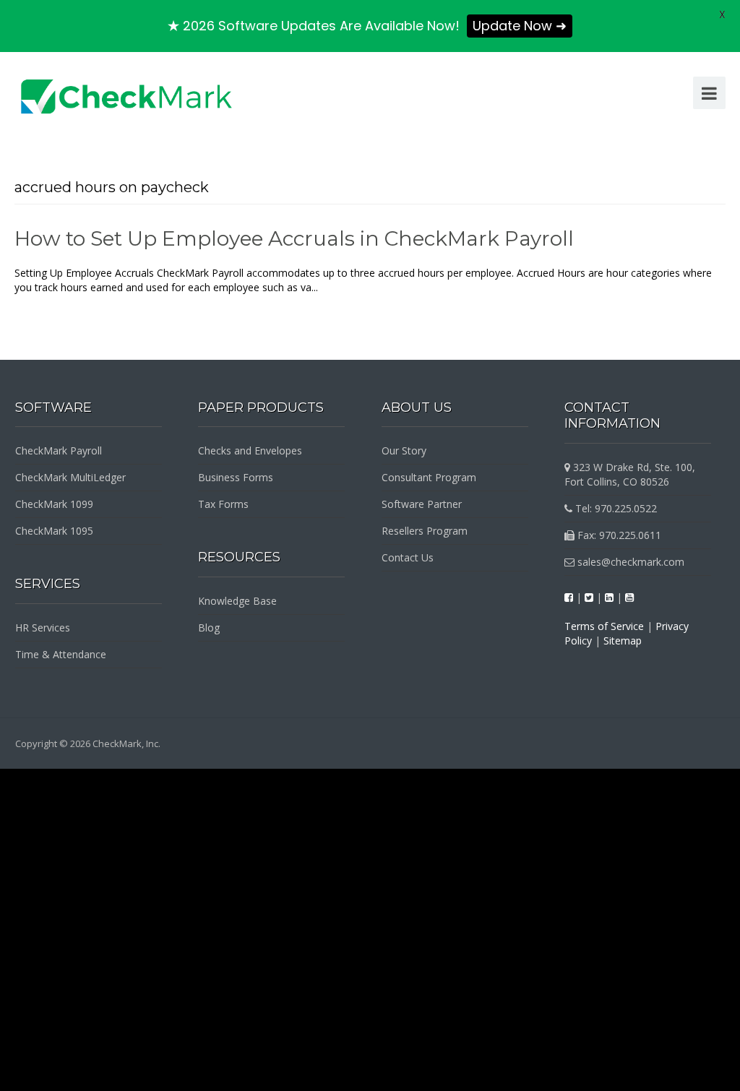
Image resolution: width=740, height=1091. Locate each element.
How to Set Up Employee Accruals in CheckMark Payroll (294, 238)
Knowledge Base (237, 601)
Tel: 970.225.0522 (614, 508)
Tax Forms (223, 504)
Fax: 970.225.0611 (618, 535)
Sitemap (622, 640)
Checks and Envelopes (250, 450)
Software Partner (422, 504)
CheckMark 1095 (54, 531)
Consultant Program (429, 477)
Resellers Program (425, 531)
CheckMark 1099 (54, 504)
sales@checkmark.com (629, 562)
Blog (209, 627)
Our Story (404, 450)
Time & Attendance (60, 654)
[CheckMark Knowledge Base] (127, 95)
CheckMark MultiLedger (70, 477)
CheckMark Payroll (58, 450)
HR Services (42, 627)
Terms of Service (604, 626)
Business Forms (235, 477)
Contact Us (408, 557)
